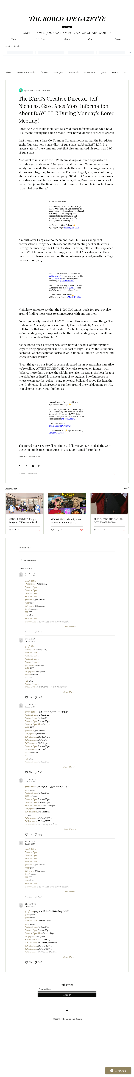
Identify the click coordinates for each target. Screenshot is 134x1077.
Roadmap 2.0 (58, 72)
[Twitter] (67, 1006)
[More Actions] (113, 570)
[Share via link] (39, 461)
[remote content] (67, 213)
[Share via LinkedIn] (32, 461)
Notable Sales (74, 72)
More (114, 72)
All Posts (8, 72)
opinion (104, 72)
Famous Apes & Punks (26, 72)
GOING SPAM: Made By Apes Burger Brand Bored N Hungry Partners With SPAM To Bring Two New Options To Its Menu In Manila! (67, 517)
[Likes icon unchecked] (26, 628)
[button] (125, 72)
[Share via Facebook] (20, 461)
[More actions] (113, 90)
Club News (44, 72)
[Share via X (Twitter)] (26, 461)
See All (126, 484)
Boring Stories (89, 72)
